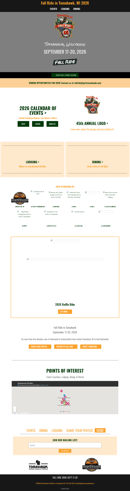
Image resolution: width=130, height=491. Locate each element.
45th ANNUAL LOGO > (92, 123)
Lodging (65, 9)
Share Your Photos (79, 430)
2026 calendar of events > (38, 110)
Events (53, 9)
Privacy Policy (65, 488)
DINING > (97, 162)
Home (100, 430)
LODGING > (32, 162)
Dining (76, 9)
